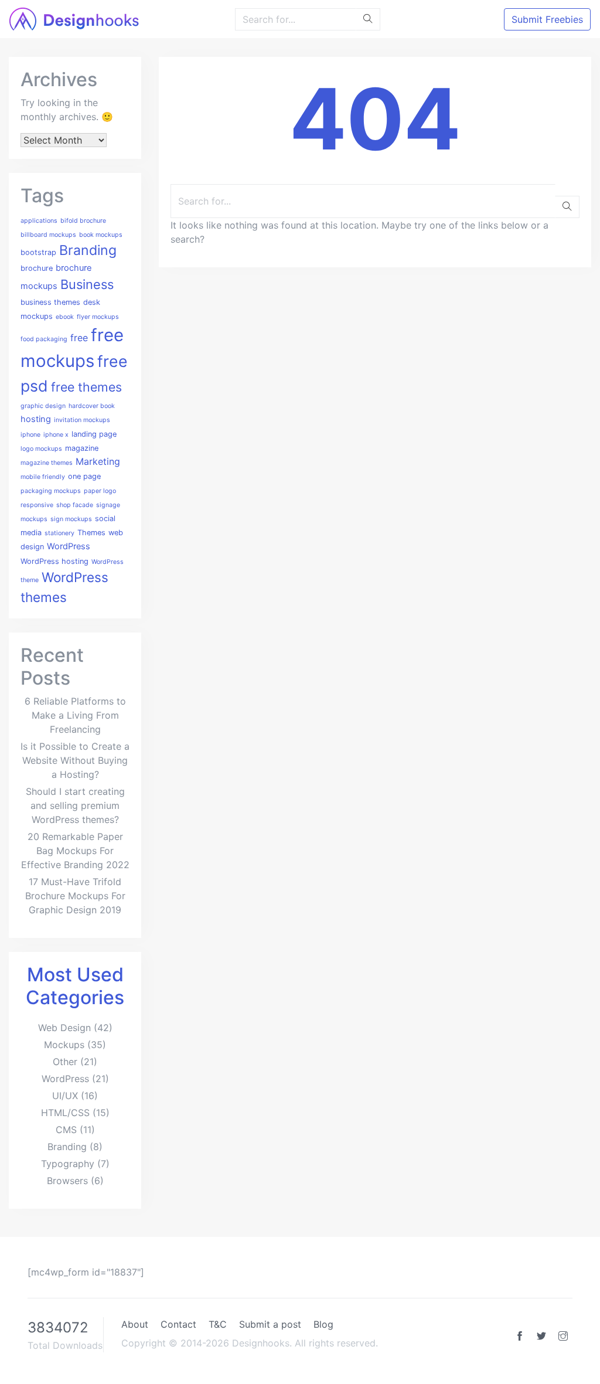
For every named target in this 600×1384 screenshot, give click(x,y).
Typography (67, 1163)
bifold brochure (83, 221)
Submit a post (270, 1324)
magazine (81, 448)
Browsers (67, 1180)
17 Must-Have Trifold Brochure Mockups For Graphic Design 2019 (75, 896)
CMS (66, 1129)
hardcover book (92, 406)
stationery (59, 533)
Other (65, 1061)
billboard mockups (48, 235)
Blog (323, 1324)
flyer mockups (98, 317)
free (79, 338)
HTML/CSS (65, 1112)
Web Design (64, 1027)
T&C (218, 1324)
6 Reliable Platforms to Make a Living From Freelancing (75, 715)
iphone (30, 434)
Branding (88, 250)
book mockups (100, 235)
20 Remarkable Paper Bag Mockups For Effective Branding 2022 (75, 850)
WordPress (68, 546)
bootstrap (38, 252)
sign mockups (71, 519)
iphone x (56, 434)
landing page (94, 434)
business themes (50, 302)
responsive (37, 505)
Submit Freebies (547, 19)
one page (84, 476)
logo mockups (41, 449)
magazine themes (47, 463)
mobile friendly (43, 477)
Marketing (98, 461)
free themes (86, 387)
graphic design (43, 406)
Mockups (64, 1044)
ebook (65, 317)
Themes (91, 532)
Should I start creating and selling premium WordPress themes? (75, 805)
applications (39, 221)
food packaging (44, 339)
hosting (36, 419)
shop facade (74, 505)
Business (87, 284)
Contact (178, 1324)
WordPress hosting (54, 561)
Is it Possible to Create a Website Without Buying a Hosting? (75, 760)
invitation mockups (82, 420)
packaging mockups (51, 491)
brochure (37, 268)
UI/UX (65, 1095)
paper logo (100, 491)
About (134, 1324)
